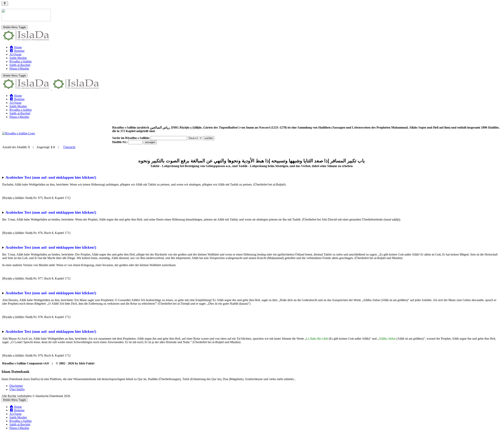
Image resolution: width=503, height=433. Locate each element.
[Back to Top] (5, 4)
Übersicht (69, 147)
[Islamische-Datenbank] (26, 40)
